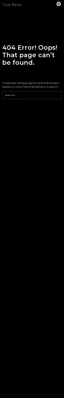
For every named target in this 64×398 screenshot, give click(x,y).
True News (12, 5)
